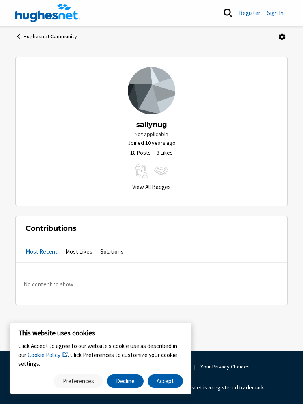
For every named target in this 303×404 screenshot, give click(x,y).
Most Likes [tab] (78, 251)
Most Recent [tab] (42, 251)
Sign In (275, 13)
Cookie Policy (44, 355)
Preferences (78, 381)
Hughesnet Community (50, 36)
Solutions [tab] (111, 251)
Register (249, 13)
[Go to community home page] (47, 13)
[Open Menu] (282, 36)
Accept (165, 381)
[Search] (228, 13)
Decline (125, 381)
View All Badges (151, 187)
